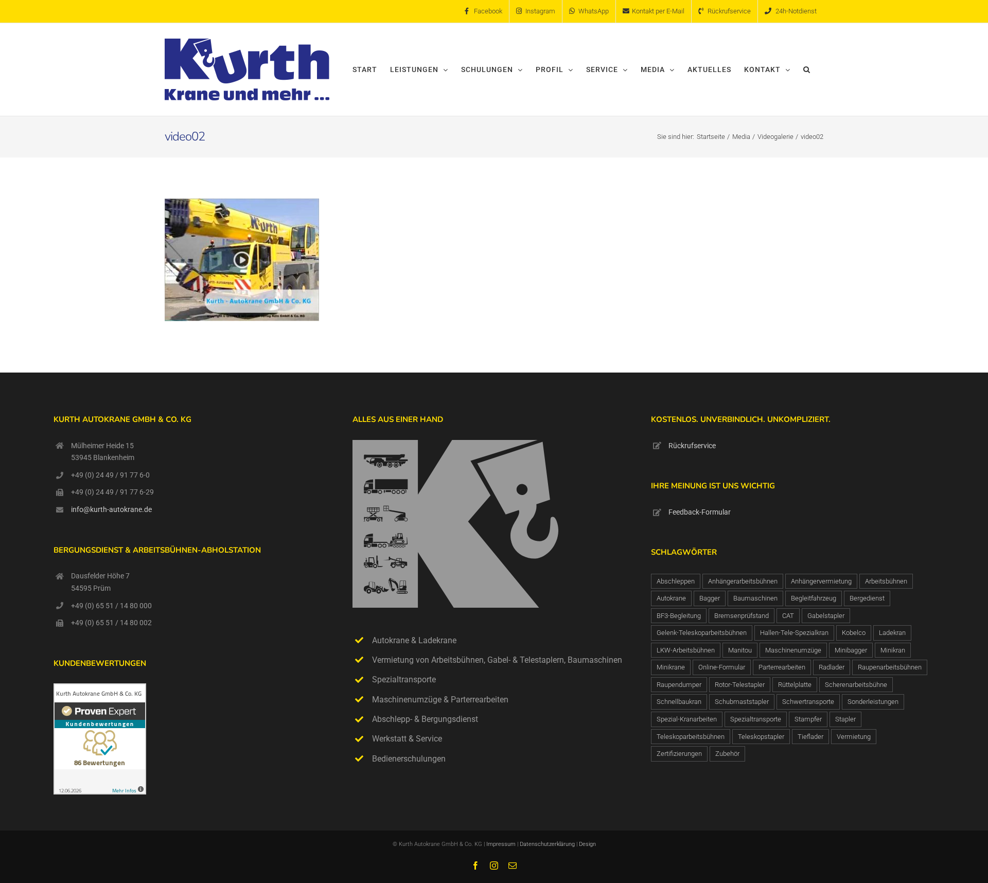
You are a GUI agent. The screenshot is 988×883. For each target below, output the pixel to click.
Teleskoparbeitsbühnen (691, 736)
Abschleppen (676, 581)
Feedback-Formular (699, 512)
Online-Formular (721, 667)
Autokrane (671, 598)
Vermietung (854, 736)
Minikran (892, 650)
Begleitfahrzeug (813, 598)
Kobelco (854, 633)
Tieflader (810, 736)
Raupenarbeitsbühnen (890, 667)
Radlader (831, 667)
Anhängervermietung (821, 581)
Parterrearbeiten (781, 667)
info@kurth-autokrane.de (111, 509)
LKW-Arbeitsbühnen (686, 650)
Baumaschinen (755, 598)
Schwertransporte (808, 701)
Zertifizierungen (679, 753)
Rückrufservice (692, 446)
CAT (788, 616)
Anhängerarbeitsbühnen (743, 581)
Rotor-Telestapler (740, 684)
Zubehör (727, 753)
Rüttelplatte (794, 684)
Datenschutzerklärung (548, 844)
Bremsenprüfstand (741, 616)
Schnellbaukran (679, 701)
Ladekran (892, 633)
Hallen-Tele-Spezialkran (794, 633)
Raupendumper (679, 684)
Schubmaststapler (742, 701)
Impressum (501, 844)
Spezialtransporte (755, 719)
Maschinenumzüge (793, 650)
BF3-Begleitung (679, 616)
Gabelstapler (825, 616)
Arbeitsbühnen (886, 581)
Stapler (845, 719)
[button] (806, 69)
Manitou (740, 650)
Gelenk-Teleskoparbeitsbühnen (702, 633)
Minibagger (851, 650)
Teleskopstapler (761, 736)
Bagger (709, 598)
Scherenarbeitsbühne (856, 684)
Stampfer (808, 719)
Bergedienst (867, 598)
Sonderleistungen (873, 701)
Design (587, 844)
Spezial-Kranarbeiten (687, 719)
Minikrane (671, 667)
